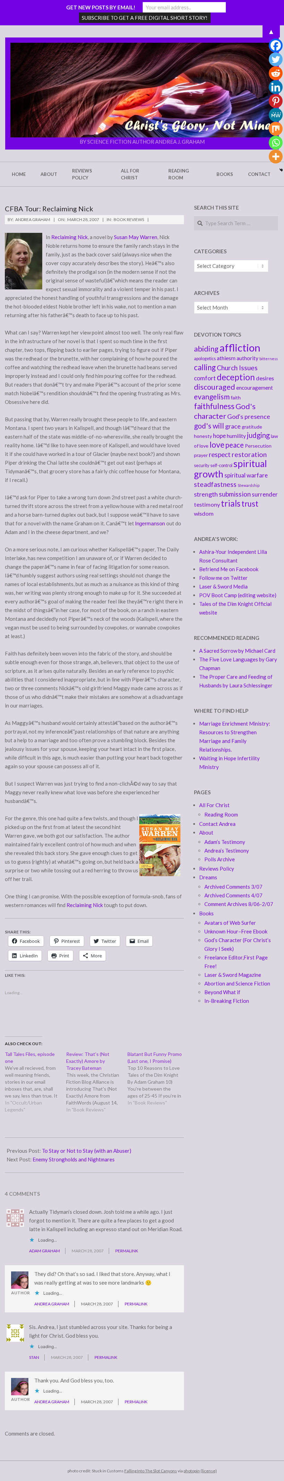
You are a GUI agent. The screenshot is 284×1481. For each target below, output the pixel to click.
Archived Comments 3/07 (233, 886)
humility (236, 436)
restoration (249, 454)
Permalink (126, 1250)
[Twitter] (276, 59)
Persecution (258, 446)
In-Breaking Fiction (226, 1001)
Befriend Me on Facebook (228, 569)
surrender (265, 494)
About (206, 832)
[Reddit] (276, 73)
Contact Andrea (217, 824)
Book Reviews (129, 219)
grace (233, 426)
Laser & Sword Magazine (232, 975)
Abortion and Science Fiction (237, 983)
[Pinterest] (276, 101)
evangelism (212, 396)
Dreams (208, 877)
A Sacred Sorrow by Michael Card (237, 651)
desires (265, 378)
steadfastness (215, 484)
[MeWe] (276, 115)
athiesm (226, 358)
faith (236, 397)
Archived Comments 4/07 (233, 895)
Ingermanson (150, 523)
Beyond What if (222, 992)
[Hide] (281, 170)
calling (205, 367)
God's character (225, 411)
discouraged (214, 386)
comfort (205, 378)
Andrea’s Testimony (226, 850)
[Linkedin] (276, 87)
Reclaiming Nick (69, 237)
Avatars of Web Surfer (230, 923)
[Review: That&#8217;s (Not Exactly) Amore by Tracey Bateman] (96, 1082)
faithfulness (214, 406)
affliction (240, 347)
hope (219, 435)
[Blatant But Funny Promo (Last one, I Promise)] (158, 1078)
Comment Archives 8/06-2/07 (238, 904)
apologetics (205, 358)
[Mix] (276, 129)
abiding (206, 348)
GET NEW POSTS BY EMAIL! (100, 7)
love (217, 444)
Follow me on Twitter (223, 578)
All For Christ (214, 805)
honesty (203, 436)
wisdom (204, 513)
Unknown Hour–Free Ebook (235, 931)
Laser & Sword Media (223, 586)
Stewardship (248, 485)
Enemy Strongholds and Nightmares (74, 1159)
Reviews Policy (216, 868)
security (201, 465)
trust (249, 503)
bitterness (268, 358)
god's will (209, 425)
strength (206, 494)
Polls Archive (219, 859)
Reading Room (221, 814)
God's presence (248, 416)
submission (235, 494)
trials (230, 503)
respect (220, 454)
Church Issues (237, 368)
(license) (209, 1470)
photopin (192, 1470)
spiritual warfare (246, 475)
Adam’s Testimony (224, 842)
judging (258, 435)
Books (206, 913)
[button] (142, 90)
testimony (207, 504)
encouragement (254, 387)
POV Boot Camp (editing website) (237, 595)
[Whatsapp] (276, 143)
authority (247, 358)
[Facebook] (276, 45)
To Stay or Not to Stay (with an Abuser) (86, 1151)
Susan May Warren (135, 237)
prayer (201, 455)
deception (236, 377)
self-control (221, 465)
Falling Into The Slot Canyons (150, 1470)
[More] (276, 156)
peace (234, 445)
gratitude (252, 427)
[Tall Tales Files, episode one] (35, 1082)
